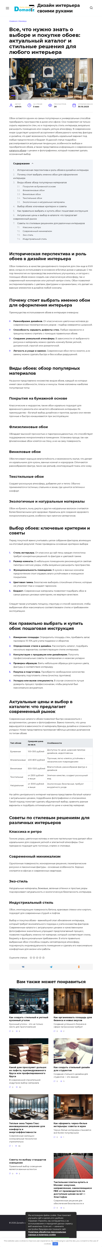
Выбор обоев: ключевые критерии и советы (42, 206)
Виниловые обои (32, 194)
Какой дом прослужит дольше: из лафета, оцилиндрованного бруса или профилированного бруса (28, 1071)
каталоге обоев (17, 150)
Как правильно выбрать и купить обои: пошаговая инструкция (52, 211)
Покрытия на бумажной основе (39, 186)
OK (55, 1244)
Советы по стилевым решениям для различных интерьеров (51, 223)
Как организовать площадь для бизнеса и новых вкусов (73, 1018)
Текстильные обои (32, 198)
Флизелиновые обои (33, 190)
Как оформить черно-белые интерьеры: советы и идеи (70, 1124)
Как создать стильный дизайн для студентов (72, 1069)
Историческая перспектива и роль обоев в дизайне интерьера (52, 170)
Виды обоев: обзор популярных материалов (42, 182)
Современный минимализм (37, 231)
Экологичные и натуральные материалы (44, 202)
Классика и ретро (32, 227)
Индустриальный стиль (35, 239)
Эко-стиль (28, 235)
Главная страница (18, 21)
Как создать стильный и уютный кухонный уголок (28, 1018)
